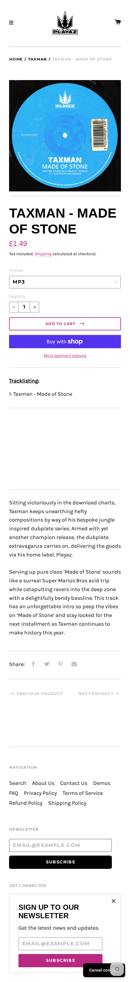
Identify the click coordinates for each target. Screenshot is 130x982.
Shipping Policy (67, 803)
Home (16, 59)
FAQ (13, 793)
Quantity (17, 296)
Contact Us (73, 783)
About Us (43, 783)
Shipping (42, 253)
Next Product (96, 693)
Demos (101, 783)
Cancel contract (104, 970)
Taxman (37, 59)
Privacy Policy (40, 793)
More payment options (65, 355)
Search (17, 783)
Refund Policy (25, 803)
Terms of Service (83, 793)
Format (16, 270)
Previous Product (40, 693)
